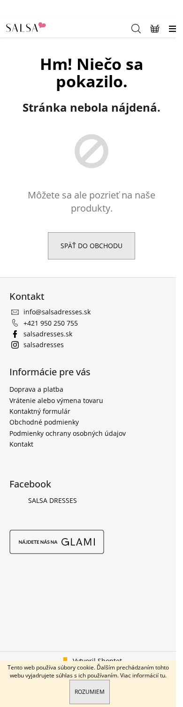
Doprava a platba (36, 389)
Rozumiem (90, 692)
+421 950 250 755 (50, 323)
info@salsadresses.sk (57, 311)
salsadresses (43, 344)
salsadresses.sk (47, 333)
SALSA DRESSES (52, 500)
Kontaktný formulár (39, 411)
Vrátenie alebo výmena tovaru (56, 400)
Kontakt (21, 444)
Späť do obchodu (91, 245)
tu (162, 675)
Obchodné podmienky (44, 422)
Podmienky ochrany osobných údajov (67, 433)
